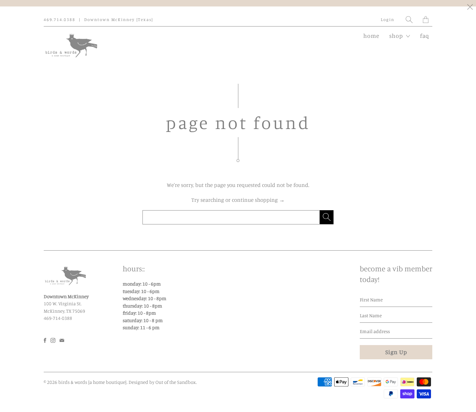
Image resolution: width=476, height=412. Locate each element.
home (371, 35)
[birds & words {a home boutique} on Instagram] (53, 340)
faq (424, 35)
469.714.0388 (59, 19)
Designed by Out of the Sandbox (162, 382)
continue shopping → (258, 199)
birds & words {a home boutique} (92, 382)
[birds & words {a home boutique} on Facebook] (45, 340)
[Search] (409, 19)
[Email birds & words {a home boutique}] (62, 340)
